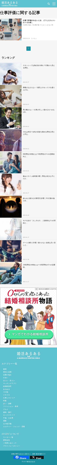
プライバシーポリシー (11, 446)
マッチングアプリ (10, 383)
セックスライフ (9, 415)
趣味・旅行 (7, 412)
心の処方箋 (7, 424)
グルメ (5, 409)
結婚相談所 (7, 386)
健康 (4, 369)
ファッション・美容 (10, 406)
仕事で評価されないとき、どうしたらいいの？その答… (39, 21)
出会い (5, 378)
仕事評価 (36, 25)
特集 (4, 401)
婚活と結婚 (7, 372)
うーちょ (34, 38)
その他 (5, 392)
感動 (4, 421)
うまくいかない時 (47, 25)
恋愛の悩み (7, 375)
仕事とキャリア (9, 398)
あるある (6, 389)
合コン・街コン (9, 380)
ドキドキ (6, 395)
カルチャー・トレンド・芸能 (14, 426)
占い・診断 (7, 404)
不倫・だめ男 (8, 418)
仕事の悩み (27, 25)
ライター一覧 (8, 437)
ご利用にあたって (10, 443)
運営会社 (6, 440)
